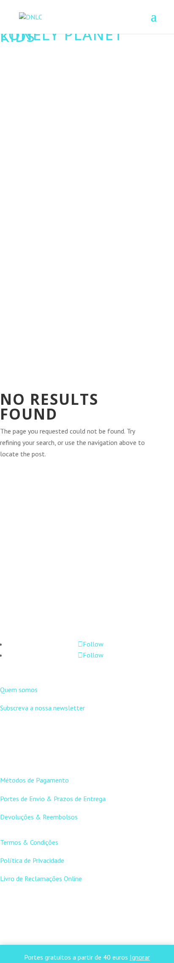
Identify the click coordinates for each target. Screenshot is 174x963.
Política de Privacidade (32, 860)
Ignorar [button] (140, 957)
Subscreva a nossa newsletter (42, 708)
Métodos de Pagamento (34, 780)
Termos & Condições (29, 842)
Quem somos (19, 689)
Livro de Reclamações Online (41, 878)
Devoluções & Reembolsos (39, 817)
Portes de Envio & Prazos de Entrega (53, 798)
